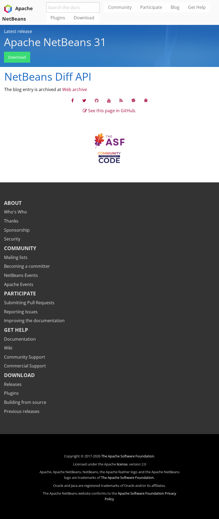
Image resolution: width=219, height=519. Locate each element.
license (122, 464)
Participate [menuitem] (151, 7)
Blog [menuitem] (175, 7)
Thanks (11, 221)
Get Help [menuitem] (197, 7)
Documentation (20, 339)
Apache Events (18, 284)
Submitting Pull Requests (29, 303)
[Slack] (133, 100)
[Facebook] (72, 100)
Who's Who (15, 212)
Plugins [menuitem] (57, 18)
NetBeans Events (21, 275)
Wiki (8, 348)
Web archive (74, 89)
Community (20, 248)
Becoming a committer (27, 266)
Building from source (25, 402)
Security (12, 239)
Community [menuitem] (120, 7)
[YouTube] (109, 100)
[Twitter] (84, 100)
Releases (13, 384)
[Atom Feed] (121, 100)
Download (17, 57)
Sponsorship (17, 230)
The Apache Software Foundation (127, 456)
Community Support (24, 357)
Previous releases (22, 411)
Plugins (11, 393)
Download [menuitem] (84, 18)
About (13, 202)
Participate (20, 293)
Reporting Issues (21, 312)
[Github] (97, 100)
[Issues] (146, 100)
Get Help (16, 329)
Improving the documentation (34, 321)
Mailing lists (16, 257)
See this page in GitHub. (111, 111)
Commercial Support (25, 366)
